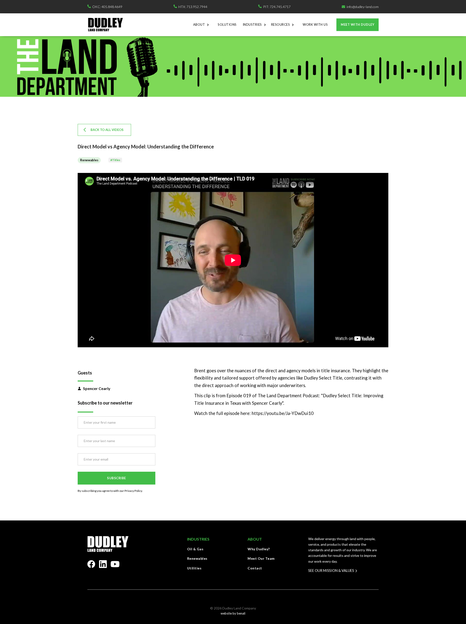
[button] (202, 24)
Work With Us (315, 24)
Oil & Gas (195, 549)
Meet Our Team (261, 558)
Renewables (197, 558)
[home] (105, 24)
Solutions (227, 24)
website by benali (233, 613)
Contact (255, 568)
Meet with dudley (357, 24)
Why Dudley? (259, 549)
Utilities (194, 568)
